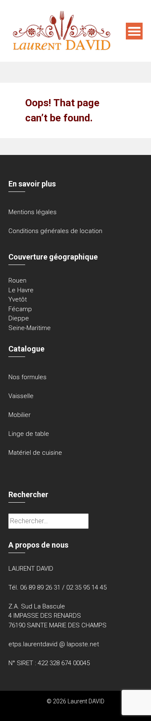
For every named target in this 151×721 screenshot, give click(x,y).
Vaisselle (21, 396)
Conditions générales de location (55, 231)
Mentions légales (32, 212)
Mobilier (19, 415)
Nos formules (27, 377)
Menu (134, 31)
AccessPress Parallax (102, 710)
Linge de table (28, 434)
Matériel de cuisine (35, 452)
